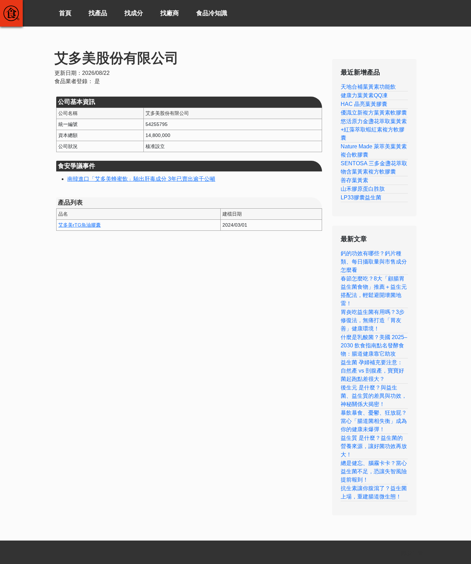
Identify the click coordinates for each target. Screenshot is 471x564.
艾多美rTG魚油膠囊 (79, 225)
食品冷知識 (211, 13)
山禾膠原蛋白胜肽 (363, 189)
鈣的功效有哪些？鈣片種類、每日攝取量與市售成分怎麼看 (374, 261)
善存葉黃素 (354, 180)
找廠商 (169, 13)
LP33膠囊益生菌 (361, 197)
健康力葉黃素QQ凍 (364, 95)
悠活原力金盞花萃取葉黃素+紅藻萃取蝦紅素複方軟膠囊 (374, 129)
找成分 (133, 13)
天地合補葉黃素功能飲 (368, 87)
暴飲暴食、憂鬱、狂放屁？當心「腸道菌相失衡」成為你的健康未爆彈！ (374, 421)
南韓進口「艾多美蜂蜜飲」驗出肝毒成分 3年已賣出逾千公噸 (141, 179)
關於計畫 (412, 553)
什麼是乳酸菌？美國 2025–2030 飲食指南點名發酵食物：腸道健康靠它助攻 (374, 345)
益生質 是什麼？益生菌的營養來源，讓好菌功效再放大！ (374, 446)
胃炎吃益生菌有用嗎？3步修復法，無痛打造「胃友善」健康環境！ (372, 320)
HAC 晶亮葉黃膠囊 (364, 104)
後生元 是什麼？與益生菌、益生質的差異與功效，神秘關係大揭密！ (374, 396)
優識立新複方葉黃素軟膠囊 (374, 113)
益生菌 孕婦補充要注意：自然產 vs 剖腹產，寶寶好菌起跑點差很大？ (372, 370)
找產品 (98, 13)
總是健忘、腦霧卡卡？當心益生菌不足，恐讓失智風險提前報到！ (374, 471)
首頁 (65, 13)
